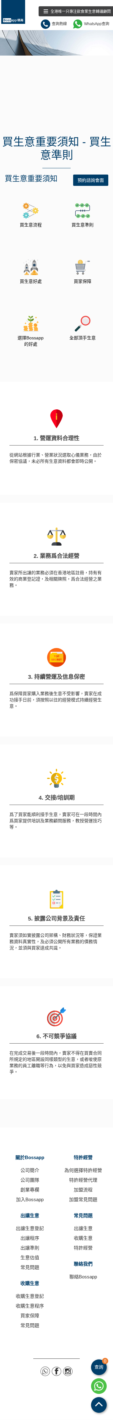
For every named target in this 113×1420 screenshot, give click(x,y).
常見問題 (29, 1267)
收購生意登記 (30, 1296)
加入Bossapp (30, 1199)
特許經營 (83, 1157)
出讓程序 (29, 1238)
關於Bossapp (29, 1157)
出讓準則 (29, 1247)
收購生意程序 (30, 1306)
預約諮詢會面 (91, 180)
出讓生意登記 (30, 1228)
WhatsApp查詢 (96, 24)
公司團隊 (29, 1180)
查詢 (100, 1364)
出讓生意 (29, 1215)
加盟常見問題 (83, 1199)
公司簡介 (29, 1170)
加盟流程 (83, 1189)
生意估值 (29, 1257)
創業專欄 (29, 1189)
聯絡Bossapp (83, 1276)
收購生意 (29, 1283)
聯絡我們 (83, 1263)
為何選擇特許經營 (83, 1170)
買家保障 (29, 1315)
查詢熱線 (59, 24)
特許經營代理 (83, 1180)
